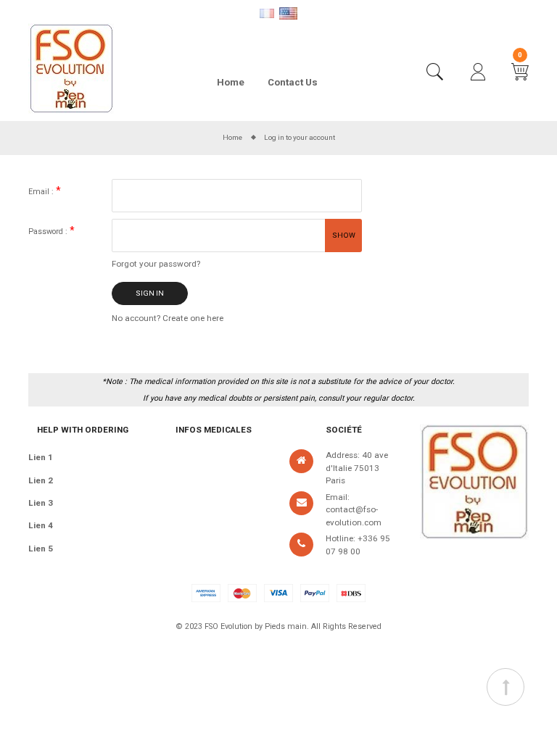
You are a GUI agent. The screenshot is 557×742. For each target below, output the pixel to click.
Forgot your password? (156, 264)
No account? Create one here (167, 318)
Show (343, 235)
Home (230, 82)
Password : (49, 231)
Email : (42, 191)
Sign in (150, 293)
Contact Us (293, 82)
